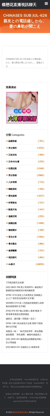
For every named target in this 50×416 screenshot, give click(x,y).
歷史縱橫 (26, 196)
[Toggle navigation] (46, 3)
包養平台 (11, 398)
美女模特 (26, 148)
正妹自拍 (26, 155)
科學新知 (26, 202)
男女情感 (26, 175)
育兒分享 (26, 237)
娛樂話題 (26, 223)
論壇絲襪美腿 (22, 398)
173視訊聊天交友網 (15, 282)
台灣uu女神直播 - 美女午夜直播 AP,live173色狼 (25, 381)
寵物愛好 (26, 230)
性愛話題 (26, 168)
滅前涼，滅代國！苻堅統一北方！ (21, 318)
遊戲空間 (26, 216)
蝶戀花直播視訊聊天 (20, 412)
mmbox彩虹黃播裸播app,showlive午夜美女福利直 (29, 399)
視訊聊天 (26, 257)
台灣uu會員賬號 (15, 379)
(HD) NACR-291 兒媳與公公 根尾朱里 (22, 347)
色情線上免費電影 (12, 394)
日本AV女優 (26, 161)
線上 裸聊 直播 (27, 394)
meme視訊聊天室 (31, 379)
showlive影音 (39, 383)
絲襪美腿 (26, 141)
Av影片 (26, 264)
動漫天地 (26, 209)
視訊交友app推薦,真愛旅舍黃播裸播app (26, 387)
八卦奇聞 (26, 182)
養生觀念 (26, 243)
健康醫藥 (26, 250)
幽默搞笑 (26, 189)
